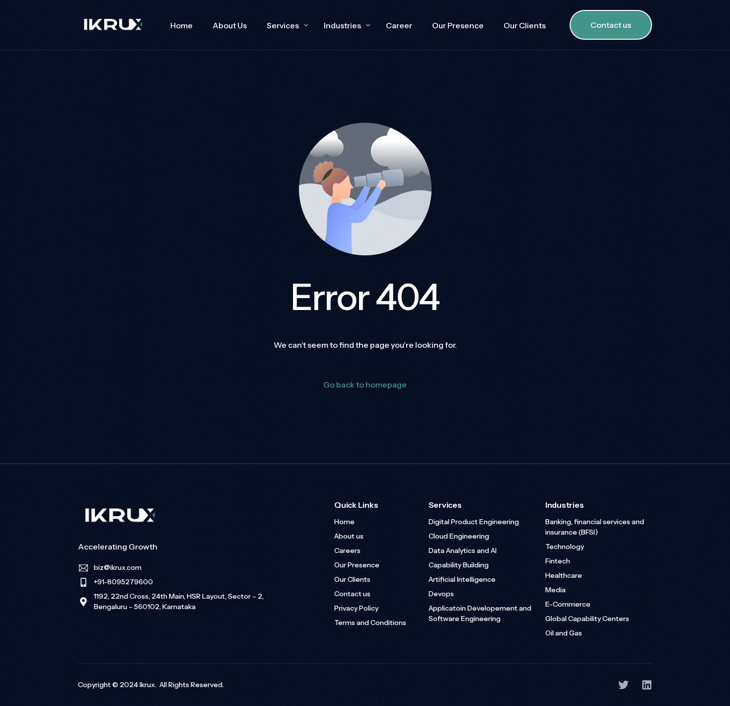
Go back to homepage (365, 385)
